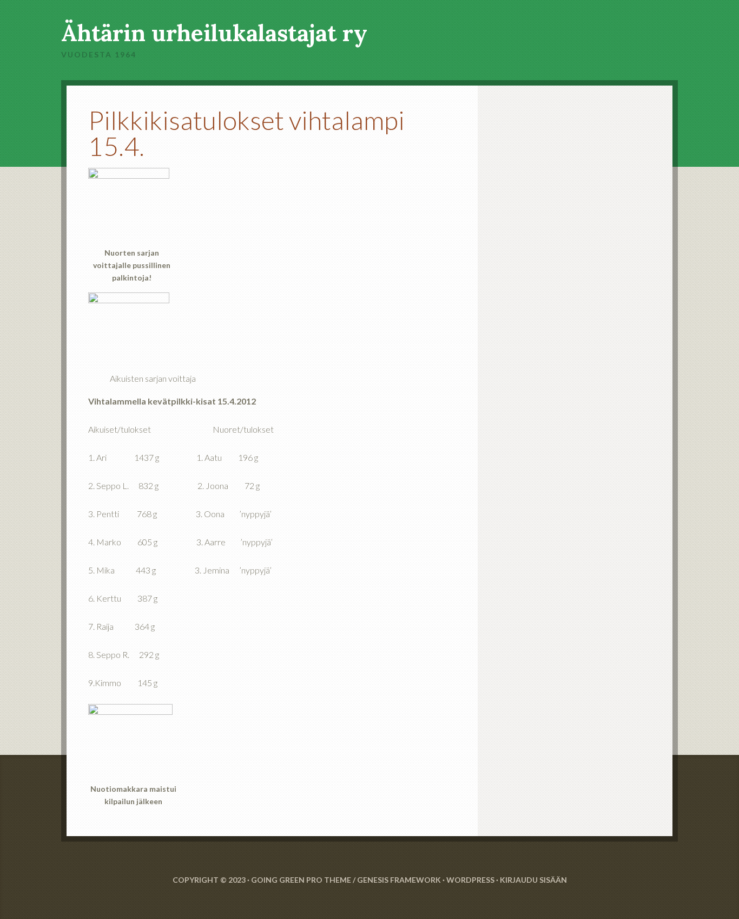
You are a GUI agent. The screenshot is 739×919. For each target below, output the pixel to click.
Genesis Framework (399, 879)
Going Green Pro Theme (301, 879)
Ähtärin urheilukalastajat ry (214, 33)
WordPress (470, 879)
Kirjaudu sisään (533, 879)
